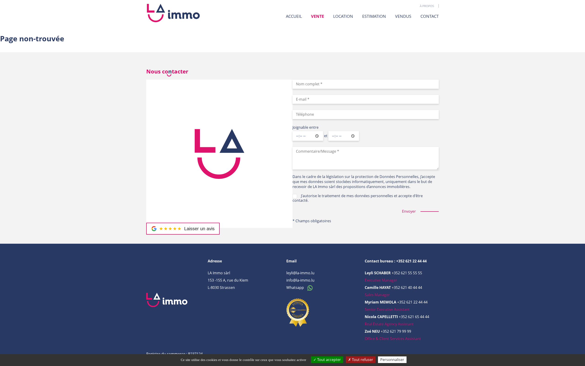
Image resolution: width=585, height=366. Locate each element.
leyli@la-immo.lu (300, 272)
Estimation (374, 16)
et (325, 136)
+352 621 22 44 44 (412, 302)
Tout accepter (328, 359)
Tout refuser (362, 359)
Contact (429, 16)
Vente (317, 16)
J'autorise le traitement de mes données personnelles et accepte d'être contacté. (357, 198)
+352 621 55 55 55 (407, 272)
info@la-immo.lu (300, 280)
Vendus (403, 16)
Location (343, 16)
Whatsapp (295, 287)
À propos (427, 6)
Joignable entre (305, 127)
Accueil (294, 16)
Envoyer (409, 211)
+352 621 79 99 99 (396, 331)
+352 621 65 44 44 (414, 316)
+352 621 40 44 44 (407, 287)
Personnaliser (392, 359)
